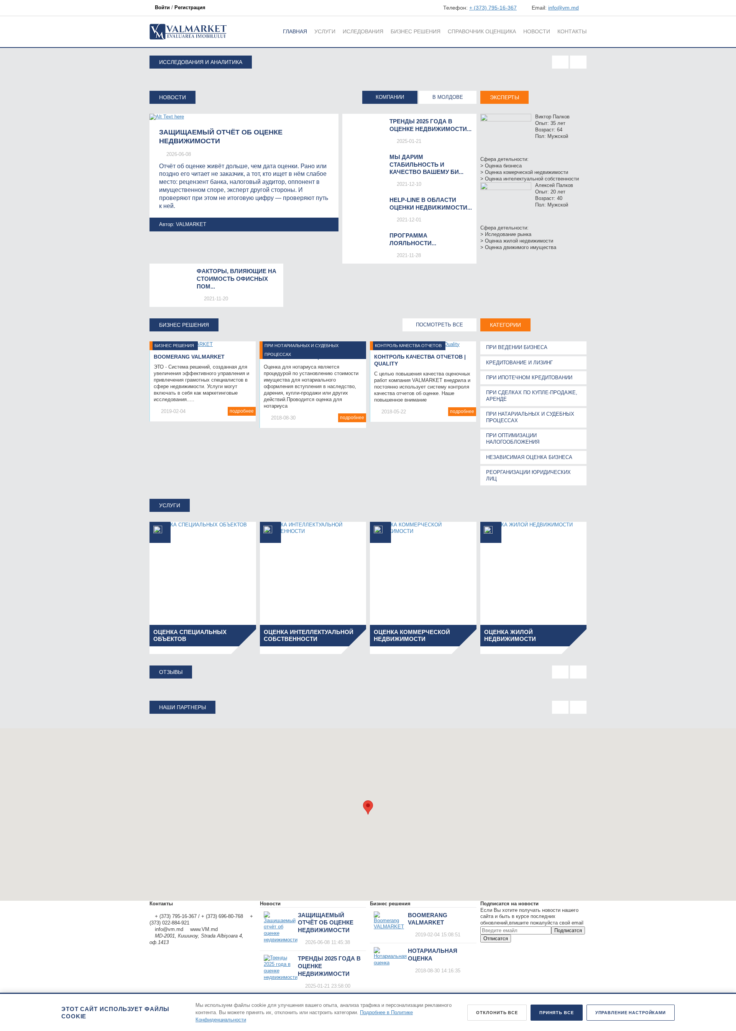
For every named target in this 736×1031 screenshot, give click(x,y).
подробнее (242, 411)
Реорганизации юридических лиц (528, 475)
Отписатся (495, 938)
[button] (368, 807)
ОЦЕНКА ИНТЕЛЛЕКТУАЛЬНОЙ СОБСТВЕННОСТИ (308, 635)
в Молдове (447, 97)
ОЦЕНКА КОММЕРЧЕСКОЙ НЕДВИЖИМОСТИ (412, 635)
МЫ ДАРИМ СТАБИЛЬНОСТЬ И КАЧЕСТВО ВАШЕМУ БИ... (426, 164)
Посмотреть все (439, 325)
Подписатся (568, 930)
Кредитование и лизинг (519, 363)
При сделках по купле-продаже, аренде (531, 396)
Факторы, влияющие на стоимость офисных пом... (236, 279)
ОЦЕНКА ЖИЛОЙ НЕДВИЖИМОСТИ (510, 635)
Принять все (556, 1012)
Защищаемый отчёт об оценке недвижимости (325, 923)
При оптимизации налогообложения (512, 439)
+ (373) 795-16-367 (493, 8)
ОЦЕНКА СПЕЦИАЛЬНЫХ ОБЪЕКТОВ (190, 635)
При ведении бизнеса (516, 347)
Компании (390, 97)
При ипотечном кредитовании (529, 377)
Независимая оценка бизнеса (529, 457)
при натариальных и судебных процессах (530, 417)
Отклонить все (497, 1012)
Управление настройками (630, 1012)
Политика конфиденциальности (186, 910)
